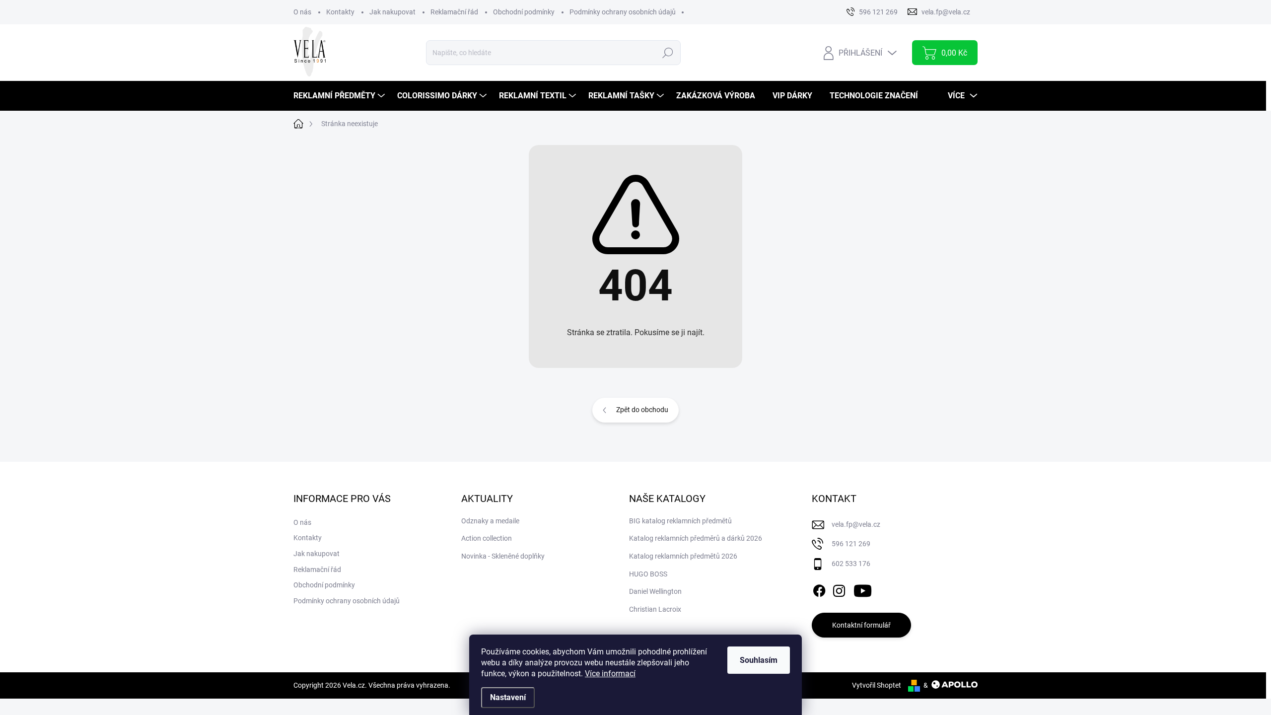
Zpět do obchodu (642, 410)
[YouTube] (862, 588)
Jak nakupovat (392, 12)
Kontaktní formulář (861, 625)
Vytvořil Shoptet (876, 685)
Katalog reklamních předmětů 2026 (683, 556)
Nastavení (508, 697)
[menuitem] (340, 96)
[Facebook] (819, 588)
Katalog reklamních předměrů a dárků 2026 (695, 538)
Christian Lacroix (655, 609)
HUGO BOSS (648, 574)
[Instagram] (839, 588)
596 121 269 (851, 544)
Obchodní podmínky (524, 12)
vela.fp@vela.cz (856, 524)
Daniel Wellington (655, 591)
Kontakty (340, 12)
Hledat (667, 53)
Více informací (610, 673)
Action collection (486, 538)
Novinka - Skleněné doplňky (503, 556)
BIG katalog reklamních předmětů (680, 521)
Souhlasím (758, 660)
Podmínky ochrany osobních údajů (622, 12)
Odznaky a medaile (490, 521)
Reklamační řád (454, 12)
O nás (302, 12)
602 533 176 (851, 564)
